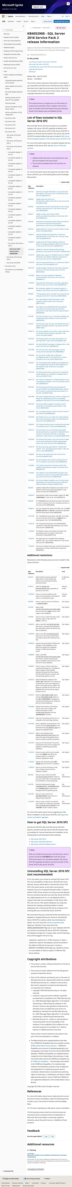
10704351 (31, 363)
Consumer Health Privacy (57, 1183)
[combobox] (12, 29)
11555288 (31, 275)
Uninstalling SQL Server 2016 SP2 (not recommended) (45, 67)
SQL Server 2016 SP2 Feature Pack (43, 844)
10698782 (31, 624)
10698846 (31, 655)
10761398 (31, 516)
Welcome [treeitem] (6, 34)
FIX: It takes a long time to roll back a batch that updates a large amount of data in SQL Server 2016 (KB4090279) (52, 467)
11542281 (31, 473)
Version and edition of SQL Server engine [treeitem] (13, 108)
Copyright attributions (36, 69)
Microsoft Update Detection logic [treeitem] (13, 93)
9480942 (30, 601)
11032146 (31, 523)
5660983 (30, 199)
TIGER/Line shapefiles (40, 1061)
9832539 (30, 501)
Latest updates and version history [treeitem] (13, 87)
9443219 (30, 214)
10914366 (31, 724)
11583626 (31, 767)
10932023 (31, 424)
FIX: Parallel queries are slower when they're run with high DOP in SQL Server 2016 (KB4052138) (51, 340)
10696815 (31, 242)
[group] (48, 689)
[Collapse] (23, 26)
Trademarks (15, 1186)
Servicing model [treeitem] (10, 103)
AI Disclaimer (6, 1183)
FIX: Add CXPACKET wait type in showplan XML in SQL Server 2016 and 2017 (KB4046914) (52, 345)
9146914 (30, 586)
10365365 (31, 594)
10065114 (31, 331)
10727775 (31, 255)
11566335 (31, 546)
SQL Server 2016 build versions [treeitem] (14, 136)
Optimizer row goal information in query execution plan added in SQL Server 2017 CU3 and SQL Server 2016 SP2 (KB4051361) (52, 193)
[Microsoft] (3, 16)
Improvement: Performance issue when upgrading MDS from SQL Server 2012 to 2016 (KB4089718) (52, 284)
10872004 (31, 411)
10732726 (31, 262)
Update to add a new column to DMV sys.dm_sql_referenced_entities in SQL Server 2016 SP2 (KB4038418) (52, 216)
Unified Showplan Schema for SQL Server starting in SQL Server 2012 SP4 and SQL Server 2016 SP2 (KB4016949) (52, 270)
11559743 (31, 752)
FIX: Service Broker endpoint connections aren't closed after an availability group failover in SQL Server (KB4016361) (51, 406)
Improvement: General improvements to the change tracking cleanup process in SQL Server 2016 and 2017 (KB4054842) (52, 208)
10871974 (31, 268)
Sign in (67, 16)
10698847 (31, 666)
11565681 (31, 762)
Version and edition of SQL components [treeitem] (13, 113)
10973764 (31, 743)
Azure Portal (48, 21)
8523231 (30, 577)
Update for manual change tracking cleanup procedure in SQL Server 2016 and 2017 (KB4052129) (52, 250)
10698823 (31, 643)
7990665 (30, 294)
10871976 (31, 404)
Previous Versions (17, 1183)
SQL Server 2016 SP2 (38, 839)
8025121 (30, 299)
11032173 (31, 447)
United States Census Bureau (45, 1046)
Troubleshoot (36, 28)
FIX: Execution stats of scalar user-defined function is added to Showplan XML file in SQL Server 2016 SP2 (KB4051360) (52, 326)
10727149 (31, 372)
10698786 (31, 634)
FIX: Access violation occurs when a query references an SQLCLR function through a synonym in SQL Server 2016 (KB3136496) (52, 333)
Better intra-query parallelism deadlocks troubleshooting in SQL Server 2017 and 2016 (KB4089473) (50, 277)
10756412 (31, 695)
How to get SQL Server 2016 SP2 (39, 64)
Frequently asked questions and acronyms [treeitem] (14, 82)
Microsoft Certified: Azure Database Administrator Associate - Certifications (47, 1156)
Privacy (43, 1183)
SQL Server (46, 28)
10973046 (31, 439)
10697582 (31, 355)
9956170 (30, 229)
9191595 (30, 316)
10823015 (31, 718)
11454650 (31, 460)
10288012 (31, 508)
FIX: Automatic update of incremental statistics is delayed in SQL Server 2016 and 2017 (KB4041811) (52, 289)
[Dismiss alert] (68, 3)
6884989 (30, 288)
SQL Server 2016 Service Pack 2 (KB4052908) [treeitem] (15, 251)
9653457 (30, 488)
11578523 (31, 283)
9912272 (30, 324)
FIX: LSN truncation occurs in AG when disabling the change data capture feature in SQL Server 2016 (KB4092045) (52, 318)
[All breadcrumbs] (29, 27)
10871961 (31, 387)
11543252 (31, 538)
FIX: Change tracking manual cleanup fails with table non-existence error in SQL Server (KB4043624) (52, 425)
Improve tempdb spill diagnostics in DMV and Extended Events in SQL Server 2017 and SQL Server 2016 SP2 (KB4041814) (52, 236)
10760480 (31, 706)
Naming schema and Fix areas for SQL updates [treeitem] (12, 99)
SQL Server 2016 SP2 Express (41, 842)
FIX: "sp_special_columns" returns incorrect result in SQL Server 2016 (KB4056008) (52, 412)
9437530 (30, 784)
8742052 (30, 206)
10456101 (31, 344)
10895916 (31, 495)
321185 (29, 1108)
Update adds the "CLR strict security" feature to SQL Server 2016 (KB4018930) (52, 230)
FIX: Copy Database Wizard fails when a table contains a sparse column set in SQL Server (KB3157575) (50, 301)
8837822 (30, 775)
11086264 (31, 454)
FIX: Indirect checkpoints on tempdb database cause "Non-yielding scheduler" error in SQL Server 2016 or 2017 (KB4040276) (53, 381)
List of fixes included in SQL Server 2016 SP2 (42, 62)
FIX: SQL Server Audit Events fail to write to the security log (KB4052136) (50, 455)
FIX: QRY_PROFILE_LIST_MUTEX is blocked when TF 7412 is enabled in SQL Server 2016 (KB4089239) (52, 461)
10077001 (31, 339)
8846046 (30, 307)
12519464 (31, 480)
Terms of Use (6, 1186)
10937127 (31, 430)
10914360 (31, 417)
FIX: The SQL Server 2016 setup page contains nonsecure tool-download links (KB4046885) (50, 351)
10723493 (31, 801)
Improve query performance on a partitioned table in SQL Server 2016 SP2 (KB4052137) (53, 263)
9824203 (30, 221)
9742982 (30, 617)
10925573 (31, 733)
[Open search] (63, 16)
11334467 (31, 531)
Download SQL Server (62, 21)
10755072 (31, 679)
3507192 (30, 192)
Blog (26, 1183)
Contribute (35, 1183)
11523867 (31, 465)
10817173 (31, 380)
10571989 (31, 350)
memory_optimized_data (55, 923)
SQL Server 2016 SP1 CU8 (61, 139)
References (32, 72)
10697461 (31, 794)
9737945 (30, 607)
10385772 (31, 234)
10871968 (31, 396)
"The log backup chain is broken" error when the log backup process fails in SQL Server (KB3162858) (52, 295)
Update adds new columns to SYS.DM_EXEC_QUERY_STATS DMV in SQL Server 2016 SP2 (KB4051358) (52, 201)
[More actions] (68, 27)
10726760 (31, 249)
